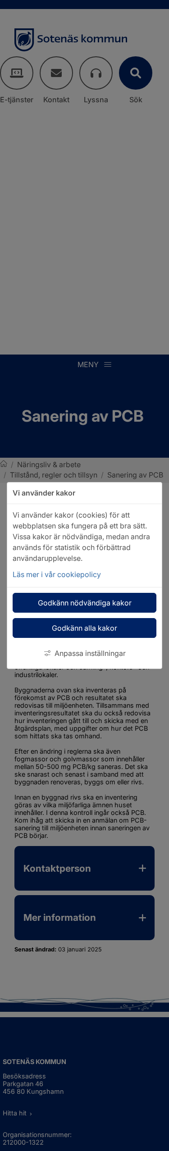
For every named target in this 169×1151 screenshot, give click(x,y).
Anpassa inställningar (90, 653)
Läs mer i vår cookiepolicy (57, 574)
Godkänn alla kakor (84, 627)
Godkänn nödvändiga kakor (85, 602)
